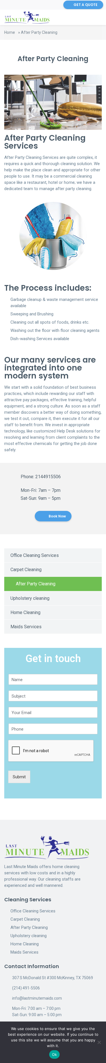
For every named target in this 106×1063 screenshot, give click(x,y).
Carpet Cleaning (26, 569)
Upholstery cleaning (29, 598)
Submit (19, 776)
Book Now (57, 516)
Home (9, 32)
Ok (54, 1054)
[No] (99, 1042)
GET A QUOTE (85, 4)
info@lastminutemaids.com (37, 998)
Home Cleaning (25, 612)
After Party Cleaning (35, 583)
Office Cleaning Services (34, 555)
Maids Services (26, 626)
